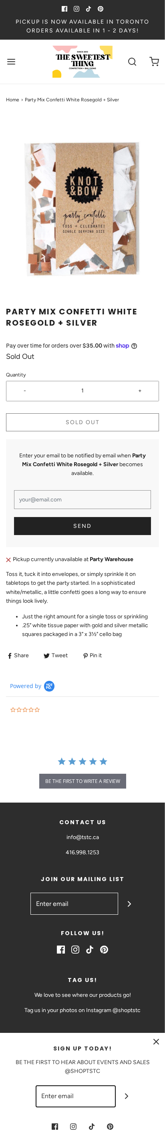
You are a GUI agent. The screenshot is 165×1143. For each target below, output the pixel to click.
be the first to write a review (82, 781)
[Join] (129, 904)
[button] (82, 211)
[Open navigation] (11, 61)
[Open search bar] (132, 61)
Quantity (16, 375)
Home (12, 100)
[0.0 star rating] (54, 710)
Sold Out (83, 422)
